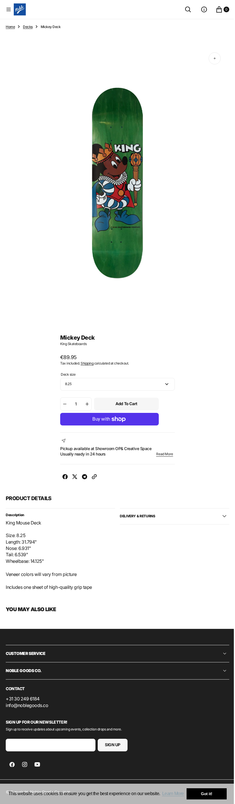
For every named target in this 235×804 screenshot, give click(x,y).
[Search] (183, 9)
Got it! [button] (206, 793)
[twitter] (73, 477)
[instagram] (24, 764)
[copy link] (92, 477)
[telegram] (82, 477)
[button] (8, 9)
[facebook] (63, 477)
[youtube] (37, 764)
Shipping (85, 363)
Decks (28, 27)
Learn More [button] (173, 793)
